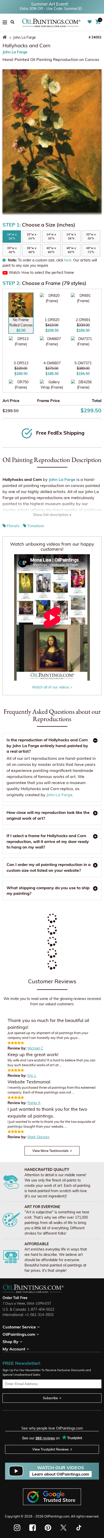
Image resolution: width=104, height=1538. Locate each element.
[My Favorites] (90, 22)
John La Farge (15, 52)
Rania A (34, 1103)
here (67, 260)
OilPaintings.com (56, 1516)
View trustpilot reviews (50, 1449)
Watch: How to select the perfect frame (41, 272)
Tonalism (35, 525)
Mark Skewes (38, 1137)
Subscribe (50, 1398)
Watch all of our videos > (52, 687)
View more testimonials (50, 1151)
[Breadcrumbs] (5, 37)
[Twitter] (63, 1527)
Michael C (35, 1048)
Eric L (32, 1075)
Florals (13, 525)
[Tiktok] (78, 1527)
